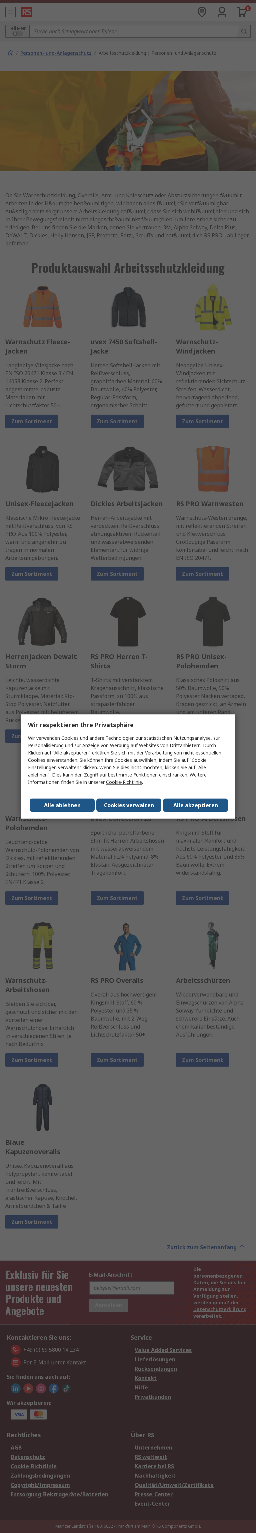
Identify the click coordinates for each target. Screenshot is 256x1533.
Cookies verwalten (129, 805)
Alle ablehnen (62, 805)
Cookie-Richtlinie (124, 782)
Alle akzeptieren (195, 805)
